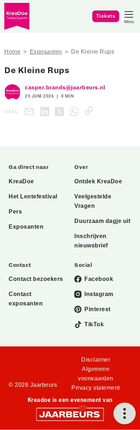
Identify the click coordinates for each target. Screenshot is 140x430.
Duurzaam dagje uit (102, 221)
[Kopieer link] (90, 110)
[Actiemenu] (124, 413)
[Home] (16, 16)
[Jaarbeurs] (70, 413)
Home (12, 52)
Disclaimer (95, 360)
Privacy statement (95, 388)
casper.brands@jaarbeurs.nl (65, 87)
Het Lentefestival (33, 196)
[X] (61, 111)
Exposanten (46, 52)
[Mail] (30, 111)
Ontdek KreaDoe (98, 181)
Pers (15, 212)
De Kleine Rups (92, 52)
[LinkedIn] (46, 111)
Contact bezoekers (36, 279)
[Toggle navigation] (129, 16)
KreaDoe (21, 181)
